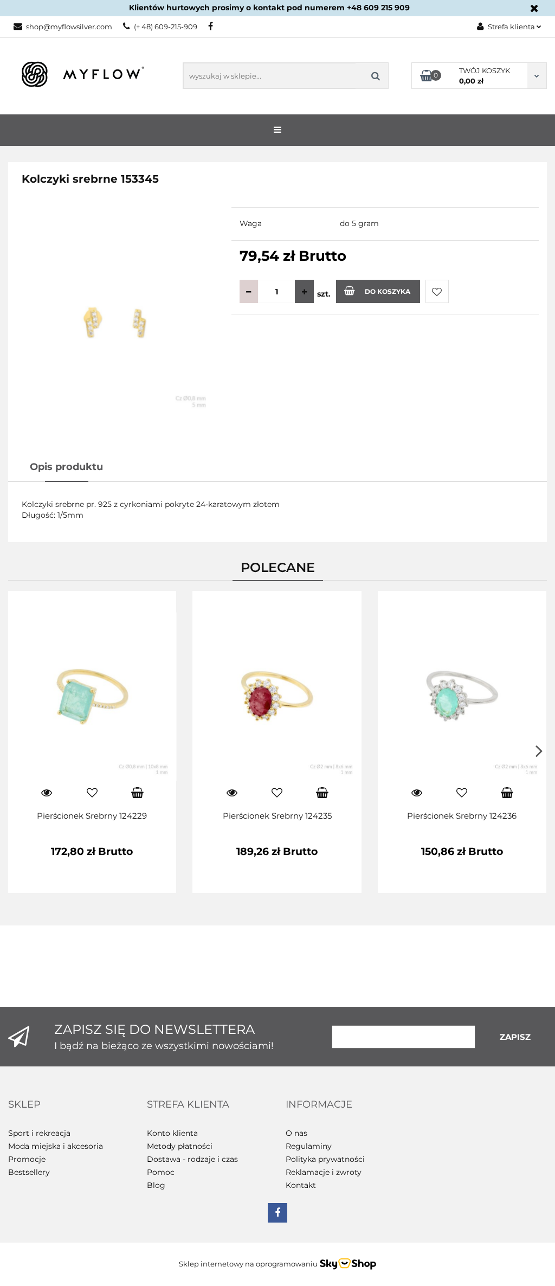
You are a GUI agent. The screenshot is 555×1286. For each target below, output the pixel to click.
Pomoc (161, 1172)
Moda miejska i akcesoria (55, 1146)
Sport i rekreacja (39, 1133)
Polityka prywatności (325, 1159)
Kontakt (301, 1185)
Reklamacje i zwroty (324, 1172)
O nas (296, 1133)
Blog (156, 1185)
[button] (24, 1105)
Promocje (27, 1159)
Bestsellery (29, 1172)
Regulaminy (309, 1146)
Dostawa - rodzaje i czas (192, 1159)
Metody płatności (179, 1146)
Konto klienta (172, 1133)
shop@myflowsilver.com (69, 26)
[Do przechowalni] (437, 291)
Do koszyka (387, 291)
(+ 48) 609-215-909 (165, 26)
